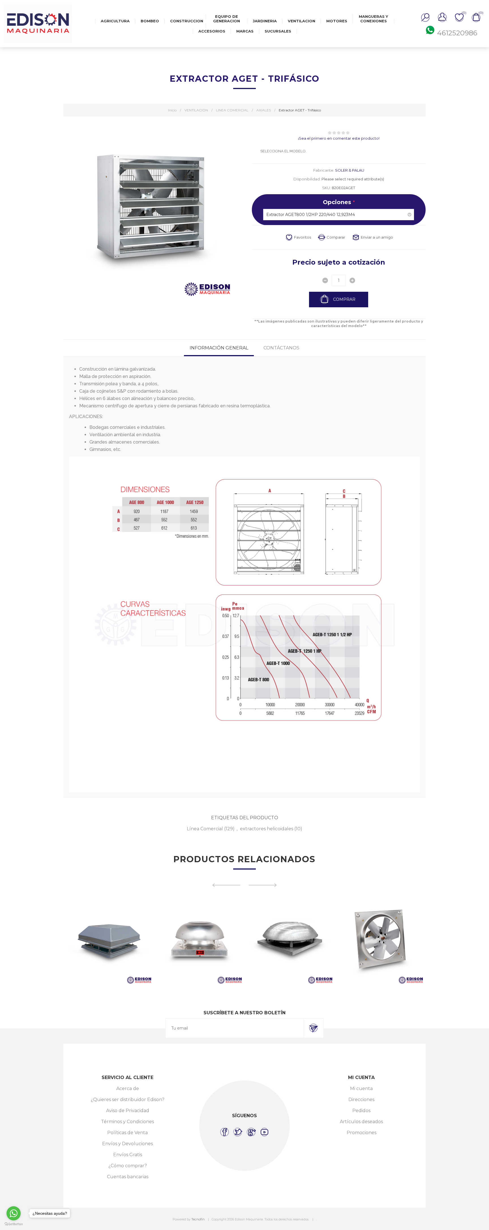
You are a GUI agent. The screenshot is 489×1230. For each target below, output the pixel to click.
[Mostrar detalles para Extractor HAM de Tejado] (108, 941)
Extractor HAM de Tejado (109, 925)
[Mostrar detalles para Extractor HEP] (289, 941)
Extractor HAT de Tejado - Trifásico (199, 925)
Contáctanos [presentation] (281, 348)
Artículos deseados (361, 1121)
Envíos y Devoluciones (127, 1143)
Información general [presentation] (219, 348)
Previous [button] (226, 885)
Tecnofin (198, 1219)
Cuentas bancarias (127, 1176)
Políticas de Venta (127, 1132)
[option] (108, 941)
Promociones (361, 1132)
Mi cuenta (361, 1088)
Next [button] (263, 885)
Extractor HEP (289, 925)
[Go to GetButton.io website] (14, 1224)
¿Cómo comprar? (127, 1165)
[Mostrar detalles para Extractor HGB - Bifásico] (380, 941)
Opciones (338, 202)
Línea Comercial (205, 828)
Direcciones (361, 1099)
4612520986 (457, 33)
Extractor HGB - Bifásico (380, 925)
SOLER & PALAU (349, 170)
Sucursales (278, 31)
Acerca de (127, 1088)
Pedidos (361, 1110)
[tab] (219, 348)
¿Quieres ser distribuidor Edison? (127, 1099)
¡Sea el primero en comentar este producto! (338, 138)
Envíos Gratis (127, 1154)
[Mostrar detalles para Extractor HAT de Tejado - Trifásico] (199, 941)
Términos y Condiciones (127, 1121)
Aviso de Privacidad (127, 1110)
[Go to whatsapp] (14, 1213)
